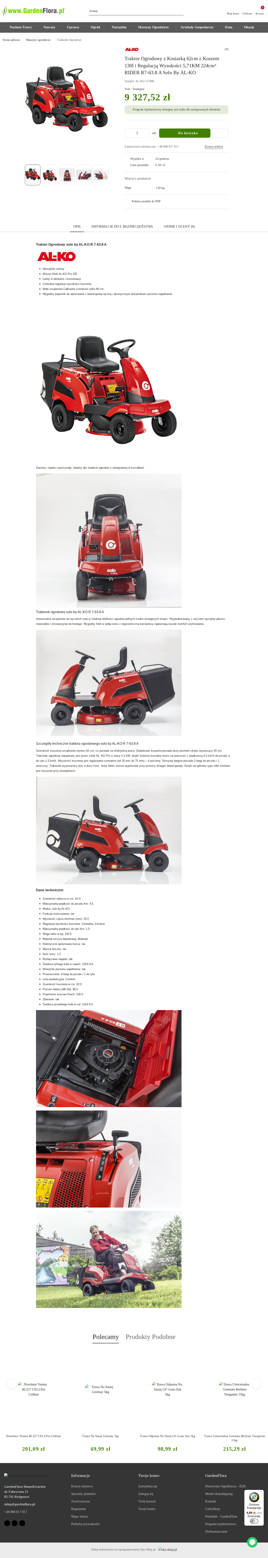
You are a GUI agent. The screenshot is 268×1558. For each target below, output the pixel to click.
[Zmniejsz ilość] (128, 133)
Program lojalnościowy (220, 1524)
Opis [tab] (77, 226)
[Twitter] (22, 1523)
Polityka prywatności (85, 1524)
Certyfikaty (212, 1509)
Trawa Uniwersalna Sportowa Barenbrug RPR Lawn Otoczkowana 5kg (168, 1438)
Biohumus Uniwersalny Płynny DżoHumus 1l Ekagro (235, 1438)
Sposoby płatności (83, 1494)
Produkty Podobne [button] (150, 1336)
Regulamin (78, 1509)
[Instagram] (15, 1523)
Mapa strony (79, 1516)
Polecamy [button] (106, 1336)
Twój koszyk (147, 1501)
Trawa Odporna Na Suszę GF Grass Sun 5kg (34, 1436)
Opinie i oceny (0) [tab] (179, 226)
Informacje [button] (80, 1475)
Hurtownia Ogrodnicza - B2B (225, 1486)
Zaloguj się (145, 1494)
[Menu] (261, 1492)
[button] (23, 27)
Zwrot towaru (80, 1501)
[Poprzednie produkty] (12, 1384)
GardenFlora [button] (216, 1475)
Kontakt (210, 1501)
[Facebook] (7, 1523)
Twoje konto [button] (148, 1475)
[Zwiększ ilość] (146, 133)
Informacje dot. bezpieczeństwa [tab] (122, 226)
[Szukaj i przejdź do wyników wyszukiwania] (181, 11)
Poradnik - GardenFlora (221, 1516)
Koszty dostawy (82, 1486)
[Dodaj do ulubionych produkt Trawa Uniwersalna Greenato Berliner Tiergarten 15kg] (127, 1353)
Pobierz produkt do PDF (146, 201)
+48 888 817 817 (15, 1512)
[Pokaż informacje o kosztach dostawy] (168, 165)
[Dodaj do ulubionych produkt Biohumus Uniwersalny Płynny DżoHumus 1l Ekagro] (261, 1353)
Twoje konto (146, 1509)
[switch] (254, 1521)
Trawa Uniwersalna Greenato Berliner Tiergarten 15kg (101, 1438)
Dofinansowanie (216, 1531)
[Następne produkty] (256, 1384)
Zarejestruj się (147, 1486)
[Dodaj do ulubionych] (220, 133)
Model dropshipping (219, 1494)
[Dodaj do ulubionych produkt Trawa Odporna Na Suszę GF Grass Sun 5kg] (60, 1353)
